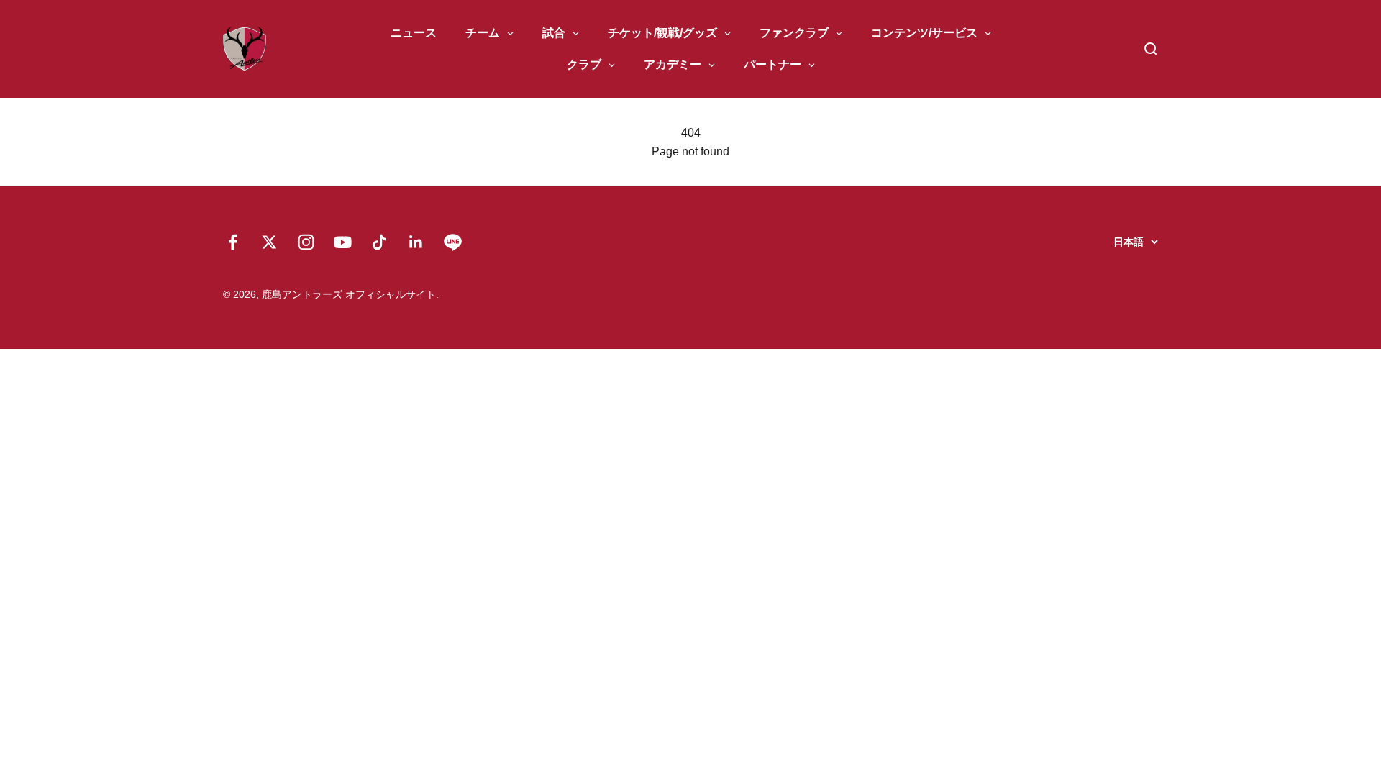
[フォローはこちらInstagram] (306, 242)
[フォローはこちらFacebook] (232, 242)
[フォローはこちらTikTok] (379, 242)
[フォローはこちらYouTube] (342, 242)
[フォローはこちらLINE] (452, 242)
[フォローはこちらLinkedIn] (416, 242)
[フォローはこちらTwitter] (269, 242)
